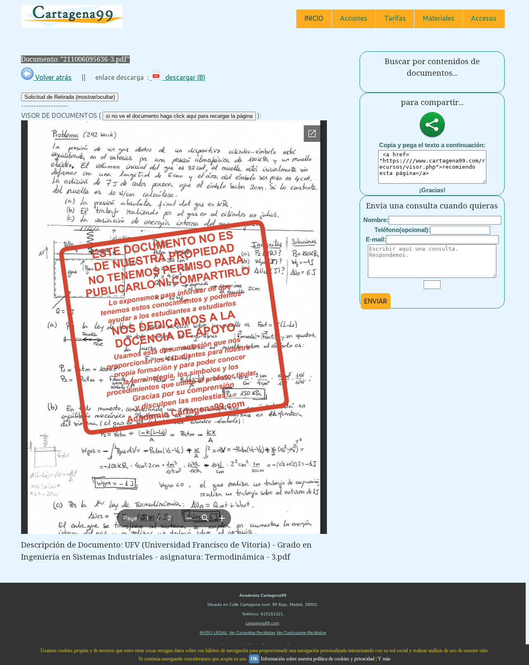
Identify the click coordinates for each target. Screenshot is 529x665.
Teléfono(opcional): (402, 229)
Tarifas (395, 18)
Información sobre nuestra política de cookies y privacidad (317, 659)
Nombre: (375, 219)
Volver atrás (52, 77)
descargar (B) (183, 77)
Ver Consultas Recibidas (252, 632)
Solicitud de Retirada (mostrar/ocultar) (69, 97)
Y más (384, 659)
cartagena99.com (262, 623)
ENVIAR (375, 301)
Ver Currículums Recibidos (301, 632)
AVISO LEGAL (214, 632)
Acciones (353, 18)
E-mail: (376, 239)
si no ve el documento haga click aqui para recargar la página (179, 116)
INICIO (314, 18)
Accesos (483, 18)
